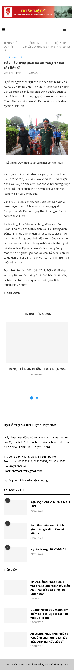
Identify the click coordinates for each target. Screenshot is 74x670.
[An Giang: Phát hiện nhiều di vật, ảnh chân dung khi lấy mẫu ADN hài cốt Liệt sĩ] (15, 639)
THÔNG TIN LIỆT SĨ (36, 43)
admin (17, 73)
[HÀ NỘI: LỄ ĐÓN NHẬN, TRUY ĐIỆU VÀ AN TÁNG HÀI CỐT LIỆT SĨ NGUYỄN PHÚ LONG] (37, 342)
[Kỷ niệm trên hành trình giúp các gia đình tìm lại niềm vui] (15, 531)
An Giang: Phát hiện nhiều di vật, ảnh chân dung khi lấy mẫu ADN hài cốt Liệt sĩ (49, 637)
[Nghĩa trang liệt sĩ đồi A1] (15, 554)
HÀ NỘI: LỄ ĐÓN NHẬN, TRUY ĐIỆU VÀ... (37, 369)
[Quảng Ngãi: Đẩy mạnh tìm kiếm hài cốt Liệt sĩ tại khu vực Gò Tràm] (15, 615)
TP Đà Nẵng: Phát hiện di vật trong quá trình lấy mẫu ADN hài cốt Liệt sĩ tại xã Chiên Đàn (50, 588)
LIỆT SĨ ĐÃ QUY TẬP (13, 57)
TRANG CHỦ (10, 43)
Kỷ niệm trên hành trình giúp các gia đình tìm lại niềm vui (47, 529)
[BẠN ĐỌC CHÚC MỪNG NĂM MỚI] (15, 507)
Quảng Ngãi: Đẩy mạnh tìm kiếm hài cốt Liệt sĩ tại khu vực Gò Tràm (49, 614)
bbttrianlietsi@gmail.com (27, 471)
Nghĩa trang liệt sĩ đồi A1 (48, 549)
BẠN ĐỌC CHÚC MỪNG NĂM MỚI (50, 504)
